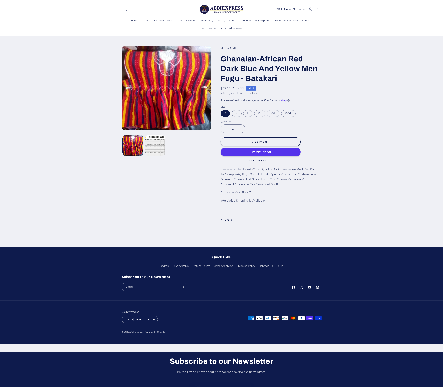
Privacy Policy (180, 266)
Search (164, 266)
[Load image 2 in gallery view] (155, 145)
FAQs (279, 266)
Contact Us (266, 266)
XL (259, 113)
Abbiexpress (136, 332)
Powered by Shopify (154, 332)
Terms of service (223, 266)
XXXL (288, 113)
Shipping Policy (246, 266)
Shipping (226, 93)
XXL (273, 113)
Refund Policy (201, 266)
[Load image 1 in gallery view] (133, 145)
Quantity (226, 121)
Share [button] (228, 219)
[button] (126, 9)
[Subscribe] (183, 287)
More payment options (261, 161)
